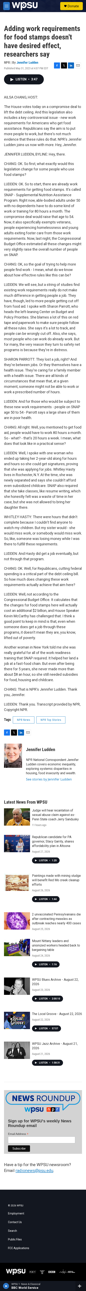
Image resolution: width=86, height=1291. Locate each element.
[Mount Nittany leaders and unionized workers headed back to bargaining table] (17, 947)
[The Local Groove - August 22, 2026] (17, 1020)
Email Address (18, 1134)
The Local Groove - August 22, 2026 (57, 1014)
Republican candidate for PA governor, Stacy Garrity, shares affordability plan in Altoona (53, 841)
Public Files (15, 1239)
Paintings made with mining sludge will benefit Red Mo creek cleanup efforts (56, 880)
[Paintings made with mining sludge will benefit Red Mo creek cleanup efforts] (17, 882)
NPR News (23, 719)
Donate (73, 6)
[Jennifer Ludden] (13, 756)
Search (12, 1230)
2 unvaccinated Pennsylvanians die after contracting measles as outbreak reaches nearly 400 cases (56, 918)
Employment (16, 1213)
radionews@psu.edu (34, 1170)
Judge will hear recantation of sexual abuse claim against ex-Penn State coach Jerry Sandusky (55, 814)
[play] (6, 1286)
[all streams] (80, 1286)
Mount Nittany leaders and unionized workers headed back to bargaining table (56, 945)
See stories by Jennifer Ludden (49, 779)
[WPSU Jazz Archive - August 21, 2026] (17, 1050)
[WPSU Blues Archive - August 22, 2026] (17, 986)
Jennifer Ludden (27, 62)
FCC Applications (18, 1248)
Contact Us (15, 1222)
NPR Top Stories (51, 719)
